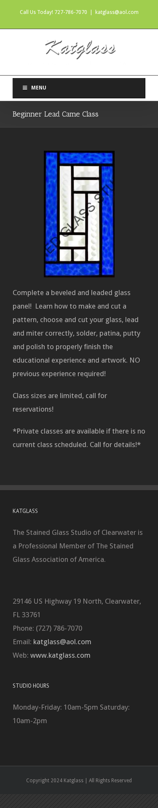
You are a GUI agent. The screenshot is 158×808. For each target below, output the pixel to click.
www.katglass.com (60, 655)
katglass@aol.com (117, 12)
